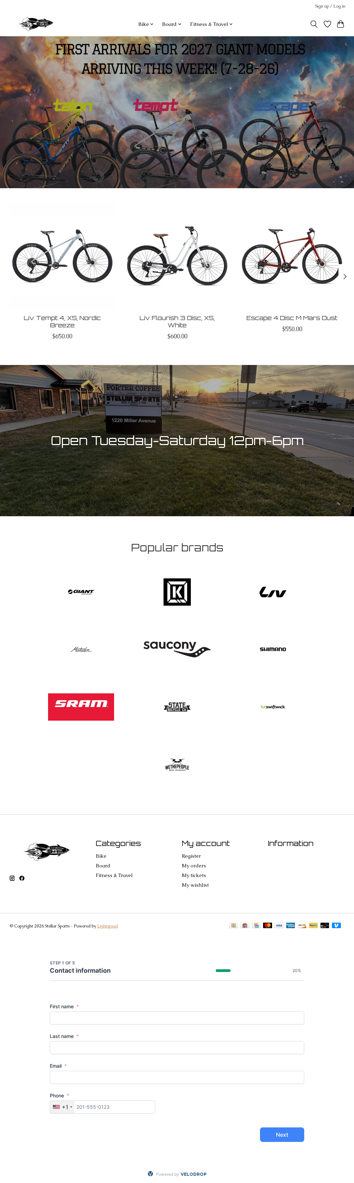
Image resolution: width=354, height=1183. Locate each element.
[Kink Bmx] (177, 593)
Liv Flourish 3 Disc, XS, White (177, 321)
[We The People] (177, 765)
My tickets (194, 875)
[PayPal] (313, 926)
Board (103, 865)
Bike (101, 856)
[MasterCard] (267, 926)
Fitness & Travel (114, 875)
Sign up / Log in (330, 6)
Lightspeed (107, 926)
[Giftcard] (245, 926)
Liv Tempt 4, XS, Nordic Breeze (62, 321)
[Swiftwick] (273, 708)
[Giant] (81, 593)
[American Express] (290, 926)
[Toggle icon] (314, 24)
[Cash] (233, 926)
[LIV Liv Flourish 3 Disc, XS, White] (177, 256)
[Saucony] (177, 650)
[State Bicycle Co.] (177, 708)
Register (191, 856)
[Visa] (278, 926)
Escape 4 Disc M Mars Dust (291, 317)
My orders (194, 865)
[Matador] (81, 650)
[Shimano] (273, 650)
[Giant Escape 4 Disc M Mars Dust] (292, 256)
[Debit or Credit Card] (324, 926)
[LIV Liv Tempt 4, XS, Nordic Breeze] (62, 256)
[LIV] (273, 593)
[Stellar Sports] (37, 24)
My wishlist (195, 885)
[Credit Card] (256, 926)
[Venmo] (336, 926)
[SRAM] (81, 708)
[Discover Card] (302, 926)
